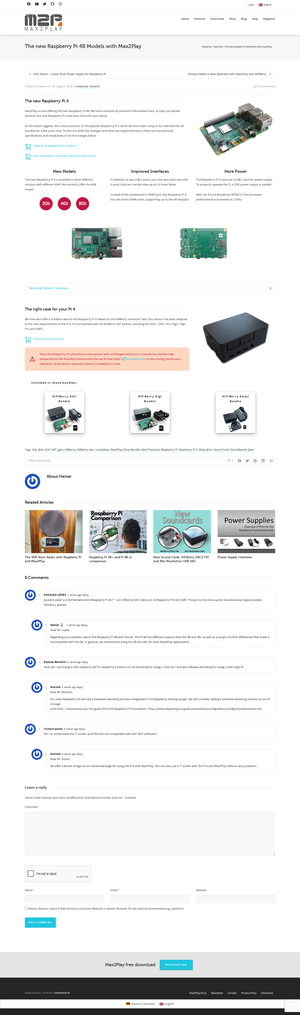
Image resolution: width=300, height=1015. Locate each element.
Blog (244, 19)
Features (199, 19)
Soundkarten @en (242, 450)
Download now (176, 965)
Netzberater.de (62, 993)
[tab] (150, 288)
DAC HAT (50, 450)
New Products (150, 450)
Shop (232, 19)
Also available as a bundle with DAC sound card (65, 156)
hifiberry (70, 450)
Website (201, 890)
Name (29, 890)
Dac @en (38, 450)
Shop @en (205, 450)
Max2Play (207, 46)
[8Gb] (82, 209)
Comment (31, 807)
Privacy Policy (249, 993)
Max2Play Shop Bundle (125, 450)
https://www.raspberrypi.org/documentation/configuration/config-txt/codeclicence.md (205, 709)
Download (217, 19)
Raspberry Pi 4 (188, 450)
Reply (85, 595)
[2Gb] (46, 209)
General (94, 86)
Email (114, 890)
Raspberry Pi (169, 450)
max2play (102, 450)
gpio (60, 450)
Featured (82, 86)
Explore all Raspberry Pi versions (55, 146)
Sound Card (221, 450)
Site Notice (267, 993)
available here (135, 359)
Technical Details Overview (48, 288)
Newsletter (217, 993)
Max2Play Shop (198, 993)
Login (251, 4)
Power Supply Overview (235, 557)
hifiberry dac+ (86, 450)
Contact (232, 993)
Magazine (269, 19)
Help (255, 19)
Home (185, 19)
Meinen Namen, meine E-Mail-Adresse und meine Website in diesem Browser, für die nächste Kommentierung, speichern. (106, 909)
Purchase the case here (49, 339)
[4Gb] (64, 209)
